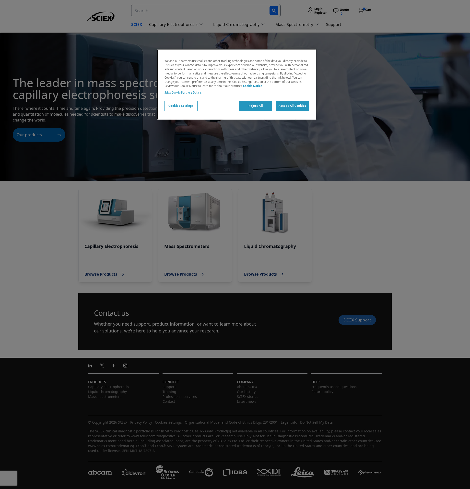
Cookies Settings (180, 106)
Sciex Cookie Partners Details (182, 92)
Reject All (255, 106)
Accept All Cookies (292, 106)
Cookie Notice (252, 86)
